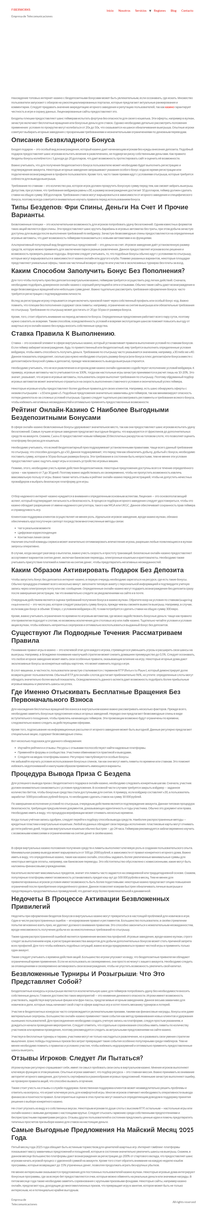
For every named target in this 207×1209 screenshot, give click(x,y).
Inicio (110, 10)
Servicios (141, 10)
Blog (173, 10)
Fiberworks (20, 9)
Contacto (187, 10)
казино (169, 107)
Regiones (160, 10)
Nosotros (124, 10)
